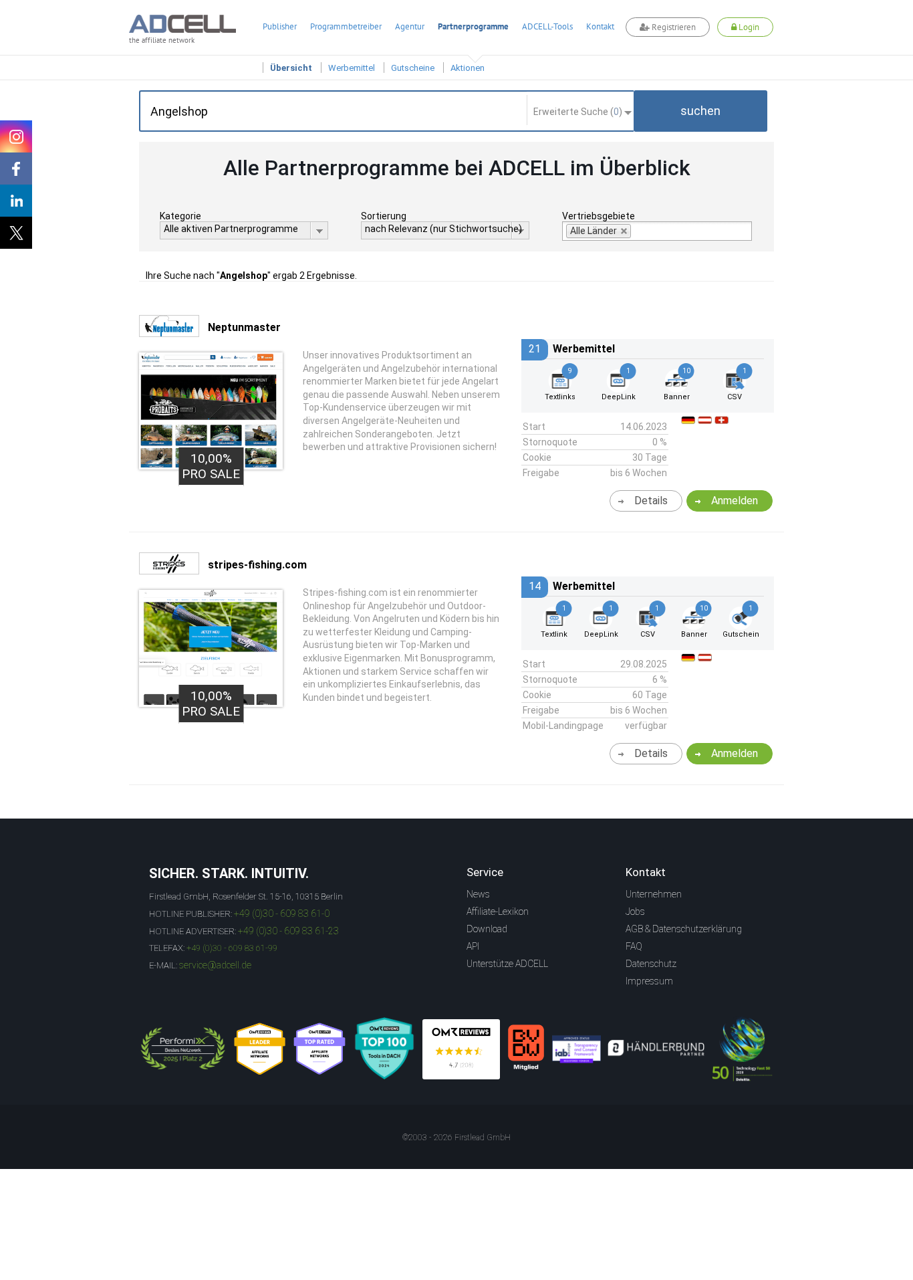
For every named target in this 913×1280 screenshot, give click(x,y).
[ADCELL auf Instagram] (16, 136)
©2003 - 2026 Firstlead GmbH (456, 1137)
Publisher (280, 26)
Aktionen (467, 68)
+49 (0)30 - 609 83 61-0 (282, 913)
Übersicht (291, 68)
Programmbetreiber (346, 26)
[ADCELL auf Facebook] (16, 168)
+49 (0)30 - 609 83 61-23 (288, 931)
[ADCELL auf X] (16, 233)
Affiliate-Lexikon (498, 911)
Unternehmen (654, 894)
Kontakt (600, 26)
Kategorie (180, 216)
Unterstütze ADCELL (507, 963)
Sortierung (383, 216)
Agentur (409, 26)
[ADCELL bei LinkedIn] (16, 201)
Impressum (649, 981)
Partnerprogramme (473, 26)
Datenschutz (651, 963)
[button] (700, 111)
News (478, 894)
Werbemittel (351, 68)
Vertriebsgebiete (598, 216)
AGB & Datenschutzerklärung (684, 929)
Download (487, 929)
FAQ (634, 946)
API (473, 946)
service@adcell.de (215, 965)
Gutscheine (412, 68)
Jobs (635, 911)
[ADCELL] (461, 1049)
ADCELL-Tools (547, 26)
